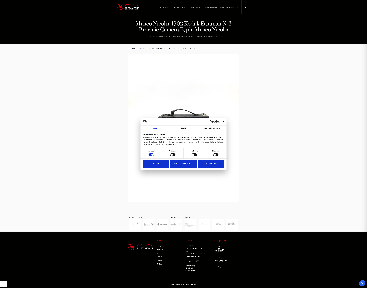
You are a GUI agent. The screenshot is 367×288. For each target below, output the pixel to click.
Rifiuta (156, 164)
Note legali (189, 268)
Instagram (160, 246)
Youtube (159, 260)
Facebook (160, 249)
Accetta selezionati (183, 164)
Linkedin (159, 257)
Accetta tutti (211, 164)
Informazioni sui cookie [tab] (212, 128)
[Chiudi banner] (223, 121)
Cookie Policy (190, 271)
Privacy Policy (190, 266)
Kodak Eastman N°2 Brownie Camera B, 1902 (177, 49)
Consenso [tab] (154, 128)
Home (152, 36)
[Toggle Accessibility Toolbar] (362, 283)
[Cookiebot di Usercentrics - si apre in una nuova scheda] (211, 121)
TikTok (159, 264)
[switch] (172, 154)
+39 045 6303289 (193, 256)
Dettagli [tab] (183, 128)
